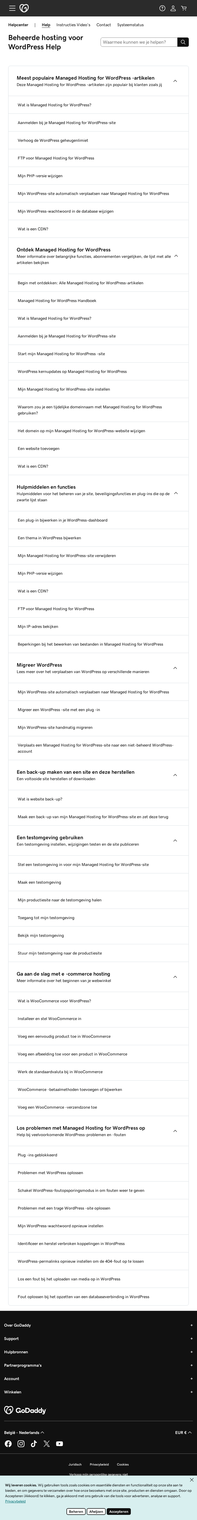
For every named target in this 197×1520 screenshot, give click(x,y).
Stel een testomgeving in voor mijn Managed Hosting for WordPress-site (83, 864)
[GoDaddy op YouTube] (59, 1446)
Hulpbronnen (16, 1352)
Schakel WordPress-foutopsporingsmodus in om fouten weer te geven (81, 1190)
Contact (103, 25)
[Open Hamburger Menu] (10, 8)
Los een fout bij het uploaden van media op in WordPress (69, 1279)
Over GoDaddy (17, 1325)
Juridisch (75, 1464)
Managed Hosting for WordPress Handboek (57, 300)
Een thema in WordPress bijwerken (49, 538)
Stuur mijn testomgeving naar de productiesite (60, 953)
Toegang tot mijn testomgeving (46, 917)
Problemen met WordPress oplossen (50, 1172)
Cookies (123, 1464)
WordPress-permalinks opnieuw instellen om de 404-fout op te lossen (81, 1261)
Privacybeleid (99, 1464)
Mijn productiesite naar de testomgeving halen (60, 900)
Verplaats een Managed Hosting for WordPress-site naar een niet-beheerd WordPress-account (96, 748)
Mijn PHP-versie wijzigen (40, 176)
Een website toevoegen (39, 448)
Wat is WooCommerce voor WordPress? (54, 1001)
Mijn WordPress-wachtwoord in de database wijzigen (66, 211)
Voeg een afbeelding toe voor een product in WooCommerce (72, 1054)
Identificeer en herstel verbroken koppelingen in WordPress (71, 1243)
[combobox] (139, 42)
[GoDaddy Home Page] (25, 1410)
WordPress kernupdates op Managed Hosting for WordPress (72, 371)
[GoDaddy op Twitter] (47, 1446)
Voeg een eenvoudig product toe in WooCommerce (64, 1036)
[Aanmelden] (173, 8)
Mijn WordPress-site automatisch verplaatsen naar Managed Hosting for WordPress (93, 193)
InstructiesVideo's (73, 25)
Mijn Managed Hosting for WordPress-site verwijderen (67, 555)
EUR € (181, 1432)
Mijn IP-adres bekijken (38, 626)
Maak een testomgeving (39, 882)
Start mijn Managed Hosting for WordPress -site (61, 354)
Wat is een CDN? (33, 229)
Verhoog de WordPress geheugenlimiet (53, 140)
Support (11, 1338)
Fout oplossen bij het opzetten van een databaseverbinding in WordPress (83, 1297)
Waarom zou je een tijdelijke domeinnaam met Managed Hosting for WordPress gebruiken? (90, 410)
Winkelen (12, 1392)
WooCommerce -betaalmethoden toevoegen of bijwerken (70, 1089)
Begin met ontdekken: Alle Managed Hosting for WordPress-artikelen (80, 283)
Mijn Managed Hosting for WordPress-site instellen (64, 389)
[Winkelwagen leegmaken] (184, 8)
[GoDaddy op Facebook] (8, 1446)
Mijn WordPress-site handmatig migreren (55, 727)
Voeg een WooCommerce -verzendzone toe (57, 1107)
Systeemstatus (130, 25)
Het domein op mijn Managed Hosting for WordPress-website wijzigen (81, 431)
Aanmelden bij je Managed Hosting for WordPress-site (67, 122)
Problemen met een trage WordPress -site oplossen (64, 1208)
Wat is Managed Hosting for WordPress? (54, 105)
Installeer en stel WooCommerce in (49, 1018)
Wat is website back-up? (40, 799)
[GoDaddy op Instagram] (21, 1446)
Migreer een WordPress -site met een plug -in (59, 709)
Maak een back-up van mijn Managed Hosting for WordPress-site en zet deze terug (93, 817)
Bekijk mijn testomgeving (41, 935)
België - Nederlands (21, 1432)
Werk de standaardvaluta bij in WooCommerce (60, 1072)
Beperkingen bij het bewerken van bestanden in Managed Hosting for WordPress (90, 644)
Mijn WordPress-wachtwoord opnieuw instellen (60, 1226)
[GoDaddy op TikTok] (34, 1446)
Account (11, 1378)
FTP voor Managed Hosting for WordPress (56, 158)
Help (46, 25)
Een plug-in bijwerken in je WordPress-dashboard (62, 520)
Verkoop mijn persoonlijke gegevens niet (98, 1474)
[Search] (183, 42)
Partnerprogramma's (23, 1365)
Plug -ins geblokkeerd (37, 1155)
